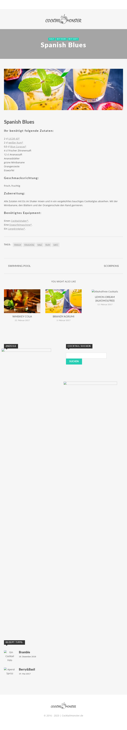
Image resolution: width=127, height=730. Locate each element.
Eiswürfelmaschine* (20, 224)
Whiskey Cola (22, 316)
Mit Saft (73, 39)
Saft (55, 245)
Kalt (51, 39)
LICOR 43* (14, 138)
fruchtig (29, 245)
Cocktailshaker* (19, 220)
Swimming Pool (19, 266)
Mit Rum (61, 39)
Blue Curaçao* (18, 146)
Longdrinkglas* (16, 228)
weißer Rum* (15, 142)
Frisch (17, 245)
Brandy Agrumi (63, 316)
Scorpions (111, 266)
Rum (47, 245)
